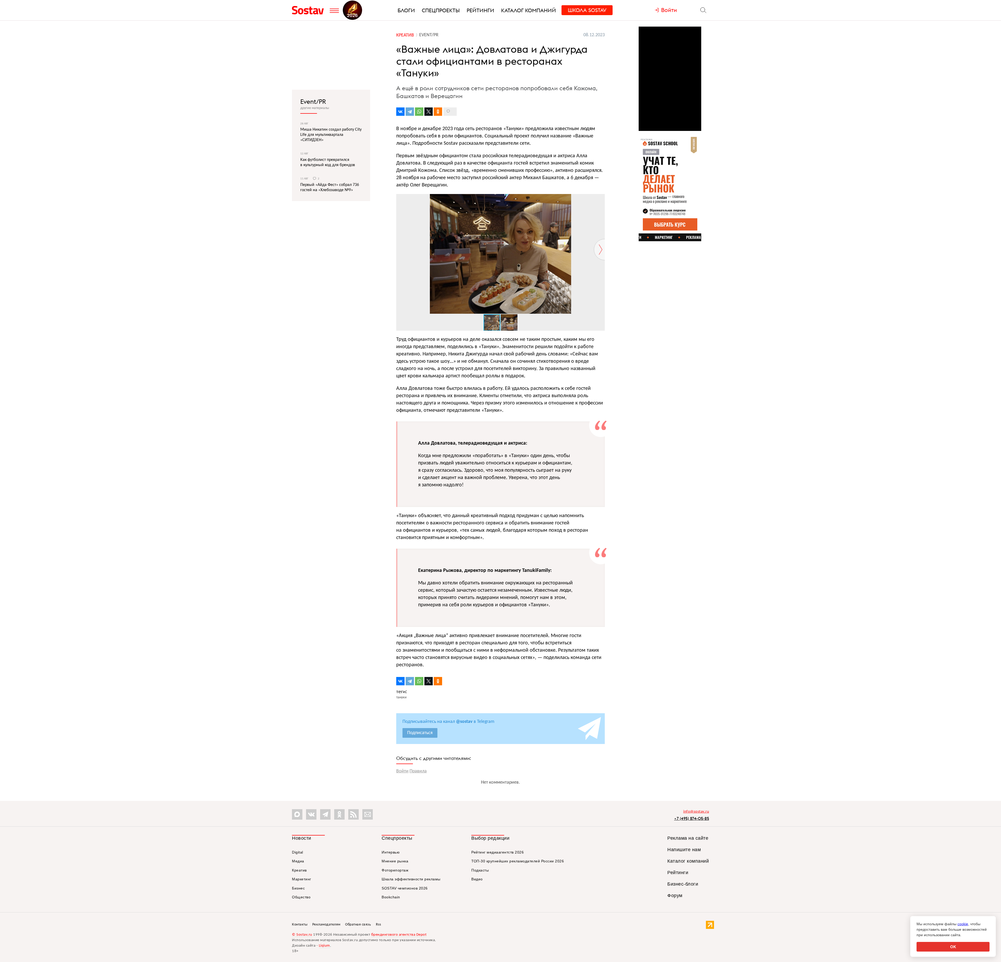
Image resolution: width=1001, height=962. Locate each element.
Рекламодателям (326, 925)
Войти (402, 771)
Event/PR (313, 101)
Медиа (298, 861)
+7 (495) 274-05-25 (691, 818)
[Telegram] (410, 111)
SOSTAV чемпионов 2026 (405, 888)
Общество (301, 897)
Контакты (299, 925)
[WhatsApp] (419, 111)
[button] (600, 199)
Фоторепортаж (395, 870)
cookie (962, 924)
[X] (428, 111)
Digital (297, 852)
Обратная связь (358, 925)
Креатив (299, 870)
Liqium (324, 946)
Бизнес (298, 888)
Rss (378, 925)
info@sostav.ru (696, 812)
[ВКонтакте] (400, 111)
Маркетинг (301, 879)
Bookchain (391, 897)
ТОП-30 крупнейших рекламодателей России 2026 (517, 861)
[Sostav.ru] (309, 10)
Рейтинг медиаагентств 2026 (497, 852)
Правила (418, 771)
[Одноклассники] (438, 111)
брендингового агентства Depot (399, 935)
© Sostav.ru (302, 935)
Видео (477, 879)
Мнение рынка (395, 861)
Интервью (391, 852)
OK (953, 947)
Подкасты (480, 870)
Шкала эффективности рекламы (411, 879)
